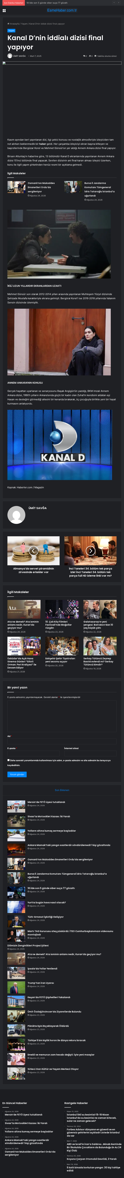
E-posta (12, 748)
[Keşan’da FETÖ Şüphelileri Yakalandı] (16, 1002)
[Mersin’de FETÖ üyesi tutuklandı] (16, 806)
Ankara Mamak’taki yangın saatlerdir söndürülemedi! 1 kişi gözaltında (69, 845)
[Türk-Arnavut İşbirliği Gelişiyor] (16, 921)
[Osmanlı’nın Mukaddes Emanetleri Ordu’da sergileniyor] (16, 187)
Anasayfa (14, 23)
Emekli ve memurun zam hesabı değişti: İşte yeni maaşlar (61, 1054)
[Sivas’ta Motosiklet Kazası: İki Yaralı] (16, 821)
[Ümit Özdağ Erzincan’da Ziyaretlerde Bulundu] (16, 1016)
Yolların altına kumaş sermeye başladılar (52, 830)
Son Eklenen (62, 790)
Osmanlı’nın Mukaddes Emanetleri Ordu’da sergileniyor (41, 187)
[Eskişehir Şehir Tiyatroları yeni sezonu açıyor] (61, 646)
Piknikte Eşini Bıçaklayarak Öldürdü (48, 1026)
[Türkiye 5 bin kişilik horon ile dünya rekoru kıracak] (16, 1045)
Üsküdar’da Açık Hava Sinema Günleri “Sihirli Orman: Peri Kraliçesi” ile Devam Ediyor (21, 663)
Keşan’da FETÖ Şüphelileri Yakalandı (49, 997)
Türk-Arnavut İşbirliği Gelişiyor (46, 916)
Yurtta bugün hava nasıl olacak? (47, 902)
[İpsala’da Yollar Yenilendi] (16, 973)
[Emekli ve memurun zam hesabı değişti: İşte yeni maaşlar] (16, 1059)
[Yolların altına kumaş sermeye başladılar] (16, 835)
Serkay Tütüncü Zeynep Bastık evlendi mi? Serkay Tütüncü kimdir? (98, 661)
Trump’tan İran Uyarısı (41, 983)
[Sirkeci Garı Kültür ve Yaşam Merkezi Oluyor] (16, 1073)
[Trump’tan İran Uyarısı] (16, 987)
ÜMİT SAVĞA (19, 56)
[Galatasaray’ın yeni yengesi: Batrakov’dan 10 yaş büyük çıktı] (100, 609)
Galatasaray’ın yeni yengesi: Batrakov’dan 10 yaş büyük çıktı (98, 624)
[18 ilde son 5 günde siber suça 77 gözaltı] (16, 893)
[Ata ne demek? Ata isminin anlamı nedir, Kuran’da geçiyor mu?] (24, 609)
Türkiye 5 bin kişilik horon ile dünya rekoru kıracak (57, 1040)
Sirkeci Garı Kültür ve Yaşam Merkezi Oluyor (53, 1069)
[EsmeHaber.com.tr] (62, 10)
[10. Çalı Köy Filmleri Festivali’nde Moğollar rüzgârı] (61, 609)
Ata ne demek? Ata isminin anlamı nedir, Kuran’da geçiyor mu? (23, 624)
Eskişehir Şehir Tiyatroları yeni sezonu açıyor (60, 660)
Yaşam (24, 23)
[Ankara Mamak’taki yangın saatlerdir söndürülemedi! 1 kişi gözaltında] (16, 850)
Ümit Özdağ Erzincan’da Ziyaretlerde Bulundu (54, 1011)
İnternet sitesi (71, 748)
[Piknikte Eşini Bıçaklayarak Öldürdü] (16, 1030)
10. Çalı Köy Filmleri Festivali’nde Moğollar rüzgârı (58, 624)
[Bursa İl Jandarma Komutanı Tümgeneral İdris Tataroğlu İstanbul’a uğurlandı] (73, 187)
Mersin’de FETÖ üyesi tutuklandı (46, 802)
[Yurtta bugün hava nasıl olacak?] (16, 907)
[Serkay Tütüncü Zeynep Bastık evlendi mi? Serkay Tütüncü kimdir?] (100, 646)
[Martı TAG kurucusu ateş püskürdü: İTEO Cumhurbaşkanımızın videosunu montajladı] (16, 936)
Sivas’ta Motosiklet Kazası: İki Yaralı (49, 816)
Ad (9, 736)
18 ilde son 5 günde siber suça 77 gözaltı (51, 888)
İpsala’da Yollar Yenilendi (42, 968)
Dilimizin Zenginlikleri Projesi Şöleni (28, 945)
